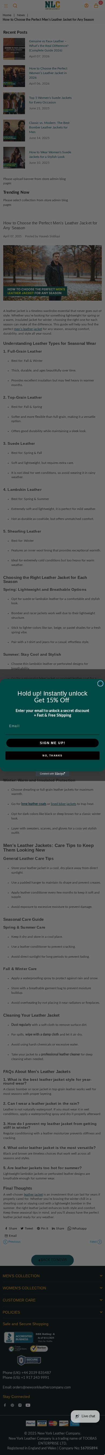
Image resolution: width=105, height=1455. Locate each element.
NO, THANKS (52, 755)
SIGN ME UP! (52, 743)
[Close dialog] (100, 683)
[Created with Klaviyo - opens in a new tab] (52, 773)
